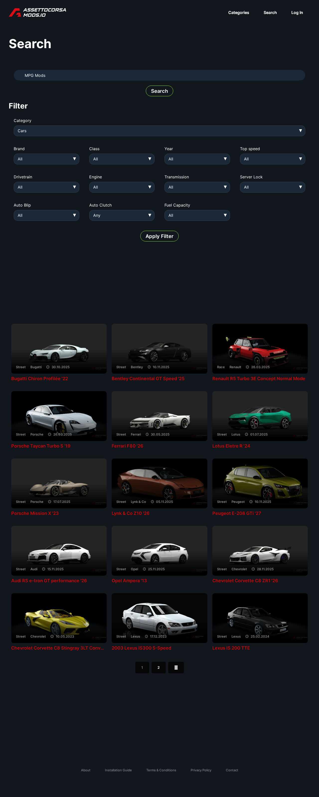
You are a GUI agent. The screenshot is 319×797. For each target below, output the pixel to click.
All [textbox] (20, 158)
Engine (95, 176)
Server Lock (251, 176)
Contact (232, 770)
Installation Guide (118, 770)
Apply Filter (159, 236)
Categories (238, 12)
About (85, 770)
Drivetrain (23, 176)
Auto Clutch (100, 205)
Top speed (250, 148)
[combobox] (159, 130)
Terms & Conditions (161, 770)
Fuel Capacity (177, 205)
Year (168, 148)
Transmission (176, 176)
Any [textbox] (96, 215)
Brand (19, 148)
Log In (297, 12)
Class (94, 148)
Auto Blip (22, 205)
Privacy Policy (201, 770)
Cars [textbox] (22, 130)
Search (270, 12)
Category (22, 120)
